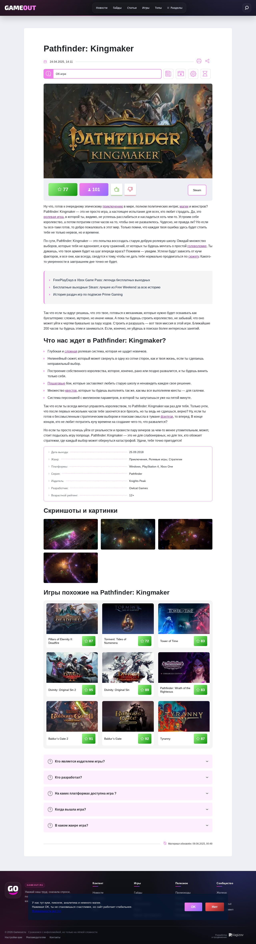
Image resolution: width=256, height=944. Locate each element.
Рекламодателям (36, 937)
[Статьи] (168, 74)
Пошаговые (56, 383)
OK (193, 907)
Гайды (138, 892)
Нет (215, 907)
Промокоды (183, 892)
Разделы (176, 8)
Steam (197, 190)
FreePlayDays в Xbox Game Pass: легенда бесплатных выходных (101, 280)
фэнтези (167, 416)
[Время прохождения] (206, 74)
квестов (71, 390)
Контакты (55, 937)
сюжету (193, 256)
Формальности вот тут (46, 911)
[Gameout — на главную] (20, 8)
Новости (98, 892)
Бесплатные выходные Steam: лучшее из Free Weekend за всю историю (106, 287)
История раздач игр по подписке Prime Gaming (88, 294)
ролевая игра (54, 217)
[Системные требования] (193, 74)
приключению (113, 206)
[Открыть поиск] (246, 7)
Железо (222, 892)
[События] (181, 74)
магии (184, 206)
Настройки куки (13, 937)
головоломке (197, 246)
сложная (71, 351)
